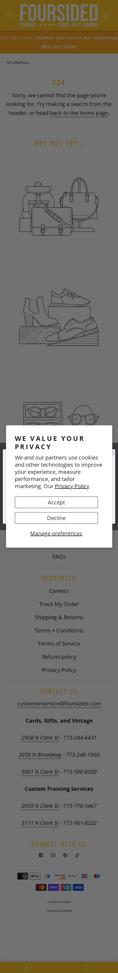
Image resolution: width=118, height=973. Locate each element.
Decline (56, 518)
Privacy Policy (72, 486)
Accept (56, 502)
